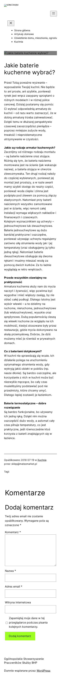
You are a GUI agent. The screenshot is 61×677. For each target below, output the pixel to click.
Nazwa (10, 570)
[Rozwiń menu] (53, 13)
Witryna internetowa (18, 602)
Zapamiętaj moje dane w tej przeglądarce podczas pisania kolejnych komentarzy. (28, 622)
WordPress (43, 670)
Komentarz (13, 532)
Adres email (13, 586)
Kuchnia (42, 459)
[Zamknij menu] (10, 23)
